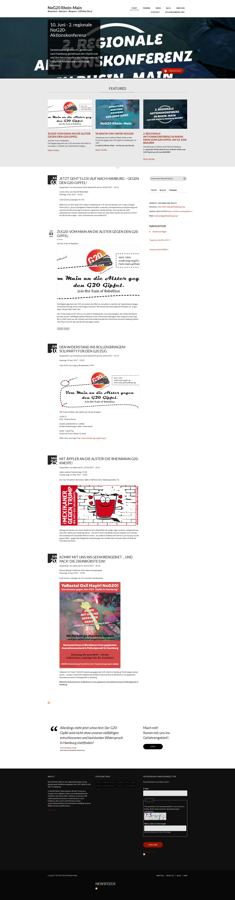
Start (134, 8)
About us (170, 875)
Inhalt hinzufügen (159, 231)
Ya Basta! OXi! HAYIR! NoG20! (114, 133)
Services (160, 875)
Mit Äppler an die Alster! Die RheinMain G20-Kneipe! (99, 461)
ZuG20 (66, 328)
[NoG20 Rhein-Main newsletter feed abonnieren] (165, 854)
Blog (168, 8)
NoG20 (60, 328)
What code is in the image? (155, 824)
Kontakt (155, 12)
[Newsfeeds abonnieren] (141, 888)
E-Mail (146, 789)
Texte (154, 190)
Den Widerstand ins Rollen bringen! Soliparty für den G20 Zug (92, 349)
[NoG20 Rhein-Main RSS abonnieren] (94, 702)
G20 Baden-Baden (109, 786)
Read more (53, 150)
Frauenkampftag (129, 786)
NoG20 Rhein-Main (65, 7)
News (158, 8)
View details (175, 71)
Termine (146, 8)
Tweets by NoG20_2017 (159, 240)
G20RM (133, 782)
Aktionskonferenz (109, 782)
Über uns (180, 8)
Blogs (163, 190)
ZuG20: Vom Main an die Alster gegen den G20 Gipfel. (69, 135)
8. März (120, 786)
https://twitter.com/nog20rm (179, 211)
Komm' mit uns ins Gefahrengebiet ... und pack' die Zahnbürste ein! (96, 559)
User (185, 875)
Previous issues (149, 851)
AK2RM (98, 789)
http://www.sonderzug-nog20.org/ (91, 438)
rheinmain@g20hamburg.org (165, 216)
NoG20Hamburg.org (175, 12)
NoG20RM (120, 782)
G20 (127, 782)
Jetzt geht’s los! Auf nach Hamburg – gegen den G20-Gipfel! (99, 180)
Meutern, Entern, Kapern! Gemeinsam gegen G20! (70, 52)
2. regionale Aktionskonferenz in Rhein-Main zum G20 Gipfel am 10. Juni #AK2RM (165, 138)
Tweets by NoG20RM (158, 249)
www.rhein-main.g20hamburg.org (171, 207)
